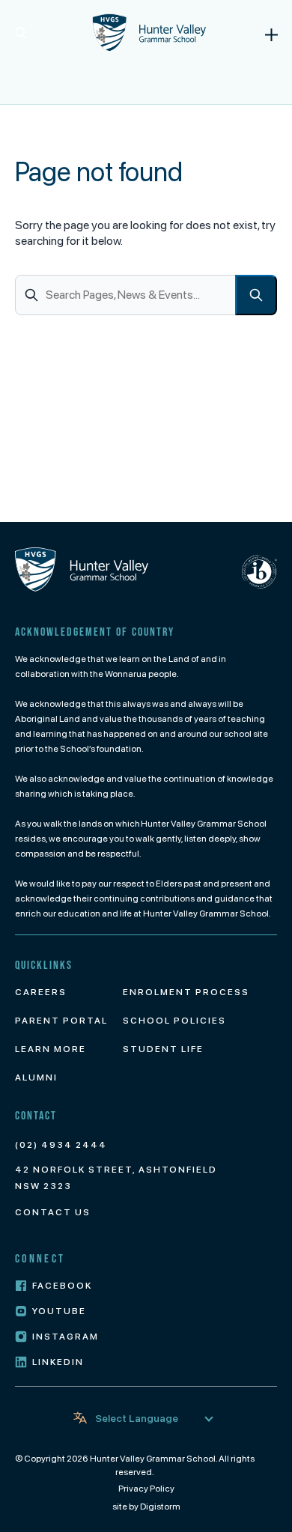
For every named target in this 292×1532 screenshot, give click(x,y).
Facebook (62, 1285)
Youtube (59, 1311)
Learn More (50, 1049)
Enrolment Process (186, 992)
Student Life (163, 1049)
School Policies (174, 1020)
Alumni (36, 1077)
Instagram (65, 1336)
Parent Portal (61, 1020)
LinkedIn (58, 1362)
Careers (41, 992)
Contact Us (53, 1212)
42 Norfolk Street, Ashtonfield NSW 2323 (116, 1177)
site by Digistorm (146, 1506)
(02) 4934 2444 (61, 1145)
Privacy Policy (146, 1488)
